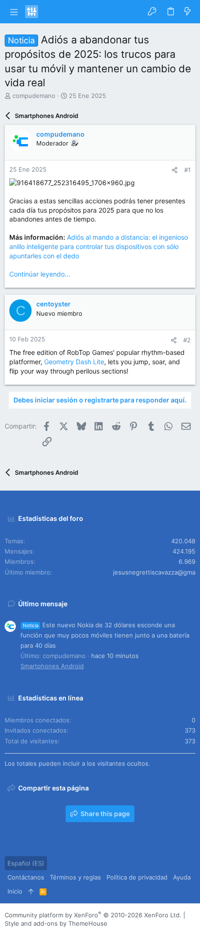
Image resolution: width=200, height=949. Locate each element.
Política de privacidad (137, 877)
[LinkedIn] (37, 934)
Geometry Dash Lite (74, 362)
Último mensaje (42, 604)
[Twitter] (51, 934)
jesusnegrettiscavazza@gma (154, 572)
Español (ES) (25, 863)
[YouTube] (64, 934)
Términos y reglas (75, 877)
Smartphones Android (52, 666)
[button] (14, 11)
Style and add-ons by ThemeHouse (56, 923)
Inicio (14, 891)
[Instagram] (23, 934)
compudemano (34, 95)
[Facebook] (9, 934)
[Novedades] (187, 11)
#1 (187, 169)
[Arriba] (31, 891)
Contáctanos (25, 877)
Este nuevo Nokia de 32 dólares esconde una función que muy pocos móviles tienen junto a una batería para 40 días (104, 635)
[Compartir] (174, 170)
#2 (187, 340)
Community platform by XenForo (93, 915)
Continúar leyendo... (39, 274)
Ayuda (182, 877)
